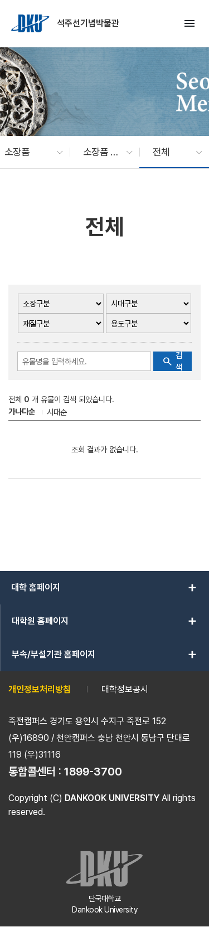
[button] (28, 152)
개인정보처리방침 (39, 689)
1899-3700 (93, 771)
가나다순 (21, 411)
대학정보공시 (124, 689)
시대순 (57, 412)
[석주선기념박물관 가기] (31, 23)
